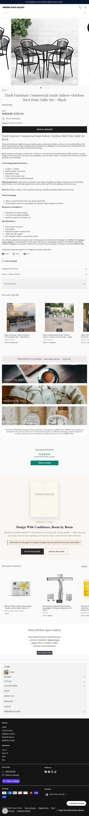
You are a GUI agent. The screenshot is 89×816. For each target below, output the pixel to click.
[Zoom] (74, 82)
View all (84, 566)
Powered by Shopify (23, 811)
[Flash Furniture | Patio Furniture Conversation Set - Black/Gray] (21, 322)
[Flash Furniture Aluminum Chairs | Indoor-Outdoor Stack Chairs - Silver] (59, 322)
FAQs (4, 756)
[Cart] (80, 7)
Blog (3, 760)
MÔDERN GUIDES (8, 734)
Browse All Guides (57, 551)
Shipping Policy (43, 808)
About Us (5, 753)
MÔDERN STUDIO (8, 740)
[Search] (84, 13)
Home (4, 90)
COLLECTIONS (7, 730)
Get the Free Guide (32, 551)
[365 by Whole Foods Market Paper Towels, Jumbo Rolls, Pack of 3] (21, 593)
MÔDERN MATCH (8, 737)
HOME (4, 727)
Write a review (44, 463)
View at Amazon (45, 129)
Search (4, 750)
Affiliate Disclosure (8, 811)
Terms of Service (30, 808)
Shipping (5, 123)
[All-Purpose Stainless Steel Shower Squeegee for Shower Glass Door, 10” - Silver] (59, 594)
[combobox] (44, 13)
